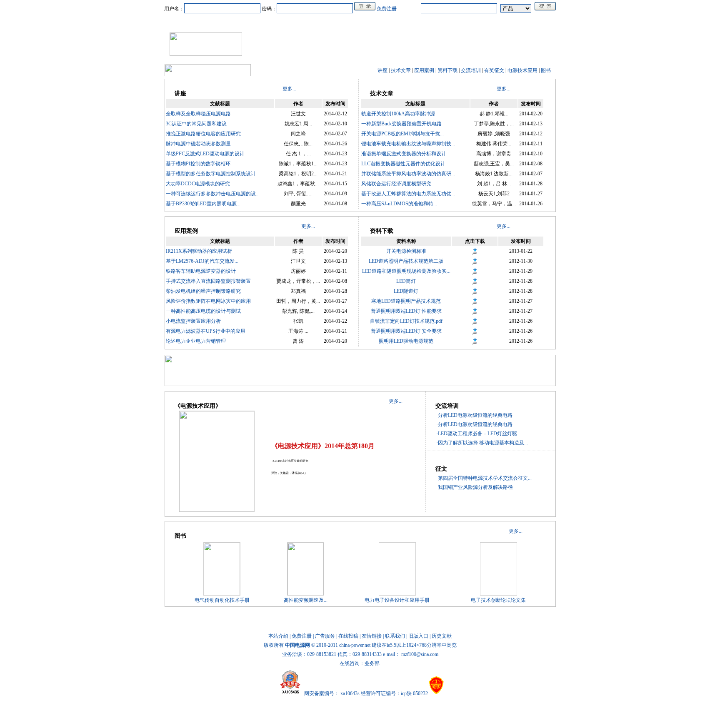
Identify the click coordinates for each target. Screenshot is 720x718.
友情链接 (372, 636)
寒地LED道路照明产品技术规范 (406, 301)
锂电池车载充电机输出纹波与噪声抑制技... (408, 144)
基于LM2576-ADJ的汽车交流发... (202, 261)
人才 (389, 22)
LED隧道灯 (406, 291)
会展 (411, 22)
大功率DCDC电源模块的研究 (198, 184)
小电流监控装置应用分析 (193, 321)
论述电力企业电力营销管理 (196, 341)
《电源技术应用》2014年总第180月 (323, 445)
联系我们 (395, 636)
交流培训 (471, 70)
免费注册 (387, 9)
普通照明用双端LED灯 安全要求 (406, 331)
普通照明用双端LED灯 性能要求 (406, 311)
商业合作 (326, 22)
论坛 (464, 22)
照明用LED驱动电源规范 (406, 341)
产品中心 (262, 22)
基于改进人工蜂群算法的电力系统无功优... (408, 194)
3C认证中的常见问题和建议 (196, 124)
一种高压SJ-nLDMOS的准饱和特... (399, 204)
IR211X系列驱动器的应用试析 (199, 251)
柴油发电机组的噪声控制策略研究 (203, 291)
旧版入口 (418, 636)
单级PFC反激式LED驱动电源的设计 (205, 154)
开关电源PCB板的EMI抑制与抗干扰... (402, 134)
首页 (204, 22)
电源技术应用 (523, 70)
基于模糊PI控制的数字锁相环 (198, 164)
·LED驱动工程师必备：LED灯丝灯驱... (478, 433)
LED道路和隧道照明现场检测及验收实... (406, 271)
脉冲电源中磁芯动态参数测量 (198, 144)
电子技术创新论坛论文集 (498, 600)
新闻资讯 (231, 22)
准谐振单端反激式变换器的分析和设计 (403, 154)
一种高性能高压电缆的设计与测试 (203, 311)
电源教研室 (360, 22)
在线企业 (294, 22)
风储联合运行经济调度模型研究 (396, 184)
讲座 (383, 70)
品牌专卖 (438, 22)
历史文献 (442, 636)
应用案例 (424, 70)
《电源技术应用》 (501, 22)
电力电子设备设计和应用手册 (397, 600)
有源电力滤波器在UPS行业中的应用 (205, 331)
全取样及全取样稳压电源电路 (198, 114)
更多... (289, 89)
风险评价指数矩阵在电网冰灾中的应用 (208, 301)
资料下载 (448, 70)
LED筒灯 (406, 281)
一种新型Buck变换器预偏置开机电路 (401, 124)
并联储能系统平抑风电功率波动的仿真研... (408, 174)
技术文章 (401, 70)
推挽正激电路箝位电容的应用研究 (203, 134)
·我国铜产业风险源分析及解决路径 (474, 487)
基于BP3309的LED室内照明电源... (203, 204)
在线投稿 (348, 636)
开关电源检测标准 (406, 251)
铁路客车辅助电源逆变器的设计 (201, 271)
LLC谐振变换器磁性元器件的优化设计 (403, 164)
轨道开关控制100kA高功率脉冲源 (398, 114)
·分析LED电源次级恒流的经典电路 (474, 415)
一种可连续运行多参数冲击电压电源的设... (213, 194)
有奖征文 (494, 70)
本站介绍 (278, 636)
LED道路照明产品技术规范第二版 (406, 261)
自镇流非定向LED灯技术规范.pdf (406, 321)
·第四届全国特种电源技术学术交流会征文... (484, 478)
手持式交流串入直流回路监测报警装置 (208, 281)
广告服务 (325, 636)
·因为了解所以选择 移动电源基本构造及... (482, 443)
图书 (546, 70)
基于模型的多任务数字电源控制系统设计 (211, 174)
